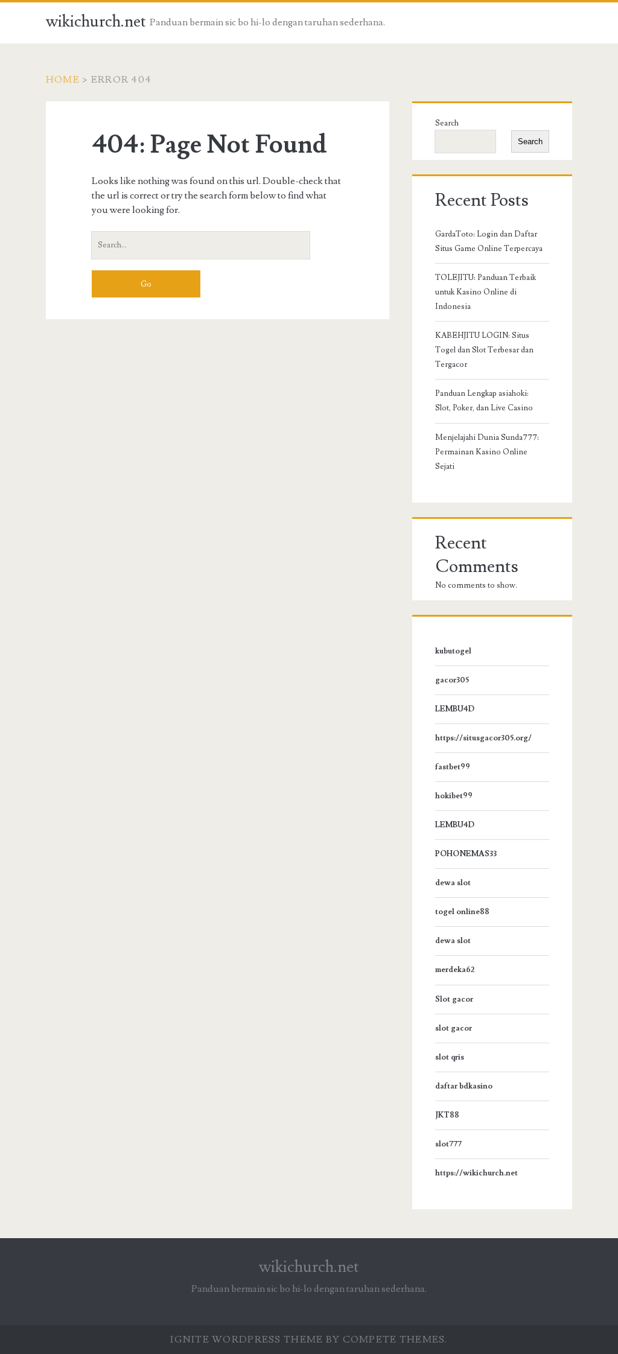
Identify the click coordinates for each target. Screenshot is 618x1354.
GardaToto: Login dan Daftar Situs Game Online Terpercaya (489, 241)
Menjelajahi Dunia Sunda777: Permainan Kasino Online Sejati (487, 452)
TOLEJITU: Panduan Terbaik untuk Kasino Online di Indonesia (485, 292)
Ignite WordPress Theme (246, 1339)
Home (63, 80)
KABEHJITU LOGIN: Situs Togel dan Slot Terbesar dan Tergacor (484, 350)
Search (447, 123)
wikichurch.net (96, 21)
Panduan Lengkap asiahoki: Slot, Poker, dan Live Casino (484, 401)
